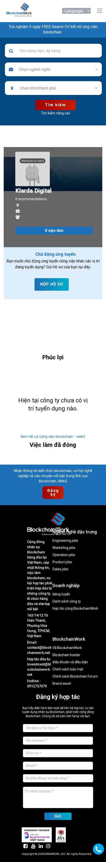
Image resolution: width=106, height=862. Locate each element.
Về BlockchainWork (67, 648)
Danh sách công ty (67, 601)
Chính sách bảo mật (68, 669)
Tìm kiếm (55, 105)
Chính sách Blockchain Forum (75, 676)
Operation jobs (64, 555)
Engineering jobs (65, 541)
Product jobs (62, 562)
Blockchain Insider (66, 655)
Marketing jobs (64, 548)
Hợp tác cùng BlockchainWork (75, 608)
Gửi (57, 816)
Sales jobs (60, 569)
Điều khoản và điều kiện (70, 662)
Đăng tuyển (61, 594)
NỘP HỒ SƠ (51, 284)
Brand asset (62, 683)
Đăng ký (53, 492)
